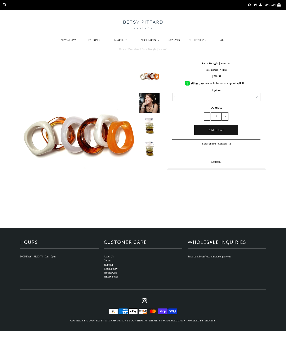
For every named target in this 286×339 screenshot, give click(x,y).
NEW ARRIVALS (70, 40)
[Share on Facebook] (209, 153)
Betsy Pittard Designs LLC (115, 320)
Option (216, 90)
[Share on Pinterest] (223, 153)
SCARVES (174, 40)
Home (122, 49)
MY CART (274, 5)
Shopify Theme (147, 320)
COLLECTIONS (197, 40)
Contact (107, 260)
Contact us (216, 161)
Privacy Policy (111, 276)
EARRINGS (94, 40)
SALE (222, 40)
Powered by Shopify (201, 320)
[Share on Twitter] (215, 153)
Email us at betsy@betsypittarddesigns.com (209, 256)
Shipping (108, 264)
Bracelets (133, 49)
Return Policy (110, 268)
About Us (109, 256)
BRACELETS (121, 40)
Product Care (110, 272)
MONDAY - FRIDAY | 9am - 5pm (37, 256)
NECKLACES (148, 40)
